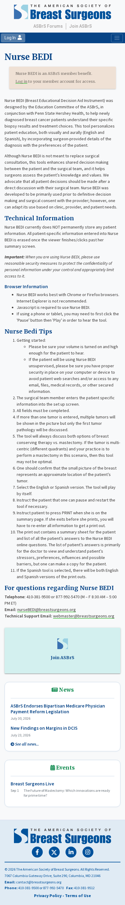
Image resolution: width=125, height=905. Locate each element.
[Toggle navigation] (117, 38)
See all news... (27, 744)
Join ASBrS (80, 26)
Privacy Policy (48, 895)
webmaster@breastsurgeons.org (83, 616)
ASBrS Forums (48, 26)
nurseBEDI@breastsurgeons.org (46, 609)
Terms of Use (78, 895)
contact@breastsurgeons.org (38, 882)
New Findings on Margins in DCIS (44, 728)
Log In (11, 37)
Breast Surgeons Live (32, 784)
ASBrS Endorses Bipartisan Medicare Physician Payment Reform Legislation (58, 709)
